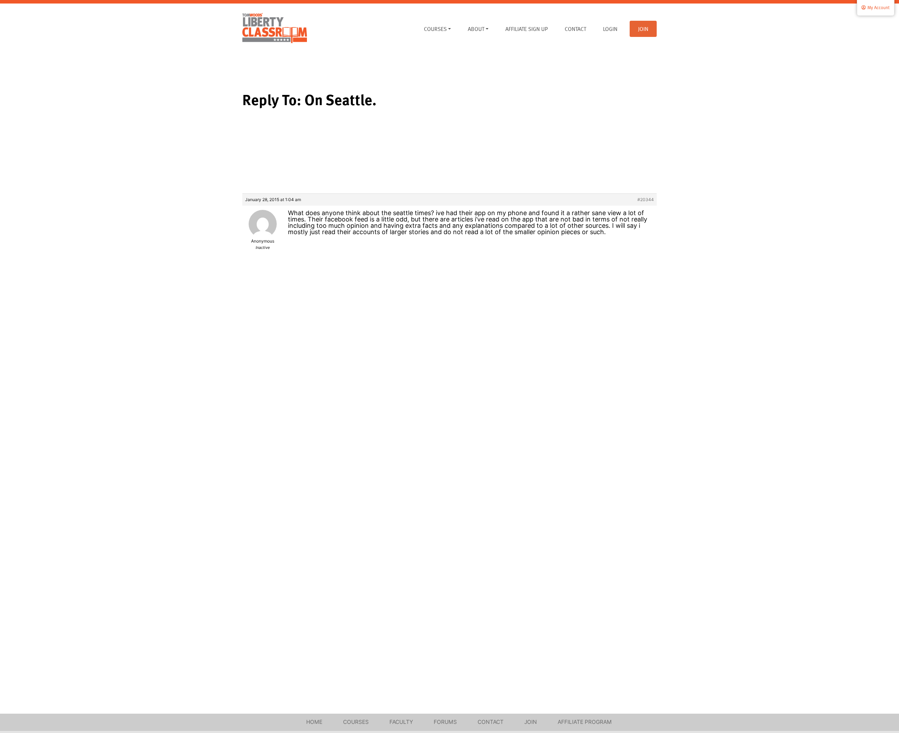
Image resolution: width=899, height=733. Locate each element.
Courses (435, 29)
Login (610, 29)
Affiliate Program (585, 722)
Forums (445, 722)
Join (643, 29)
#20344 (645, 199)
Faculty (401, 722)
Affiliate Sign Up (526, 29)
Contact (575, 29)
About (476, 29)
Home (314, 722)
